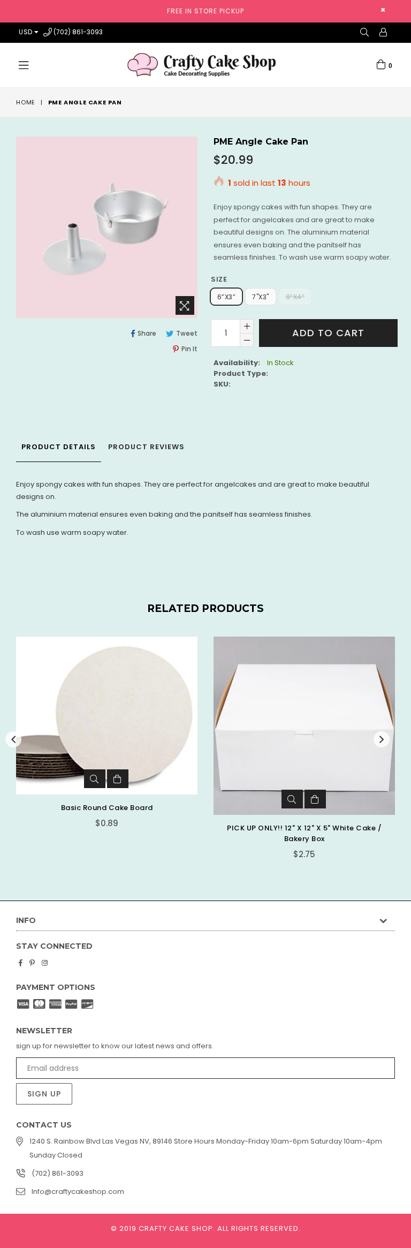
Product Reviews (146, 447)
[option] (98, 740)
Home (25, 102)
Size (219, 279)
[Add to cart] (315, 799)
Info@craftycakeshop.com (78, 1191)
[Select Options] (117, 778)
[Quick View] (94, 778)
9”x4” (295, 296)
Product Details (58, 447)
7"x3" (260, 296)
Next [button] (382, 739)
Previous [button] (13, 739)
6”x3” (226, 296)
